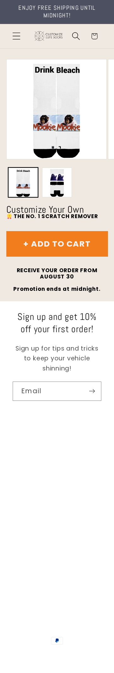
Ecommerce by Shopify (57, 661)
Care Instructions (39, 548)
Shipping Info (33, 495)
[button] (16, 36)
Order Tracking (35, 513)
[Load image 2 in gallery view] (57, 182)
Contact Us (30, 461)
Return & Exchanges (43, 531)
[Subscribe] (92, 391)
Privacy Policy (33, 566)
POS (88, 654)
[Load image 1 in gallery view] (23, 182)
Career (23, 478)
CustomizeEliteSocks (56, 654)
